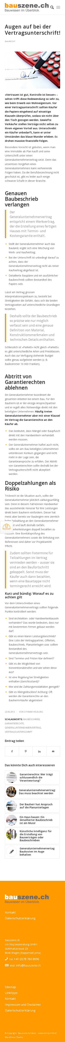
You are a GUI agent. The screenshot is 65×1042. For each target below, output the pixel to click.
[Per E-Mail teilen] (53, 751)
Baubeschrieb (31, 719)
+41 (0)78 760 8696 (26, 959)
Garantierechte (14, 723)
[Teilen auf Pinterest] (25, 751)
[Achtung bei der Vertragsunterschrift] (32, 70)
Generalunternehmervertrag (23, 727)
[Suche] (50, 7)
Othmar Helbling (33, 711)
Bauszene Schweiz (27, 1033)
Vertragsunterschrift (18, 731)
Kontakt (10, 912)
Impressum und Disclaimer (23, 1005)
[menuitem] (50, 7)
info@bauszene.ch (28, 965)
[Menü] (58, 7)
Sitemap (10, 987)
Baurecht (10, 41)
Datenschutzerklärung (20, 918)
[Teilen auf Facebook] (12, 751)
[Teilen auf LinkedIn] (39, 751)
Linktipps (11, 993)
